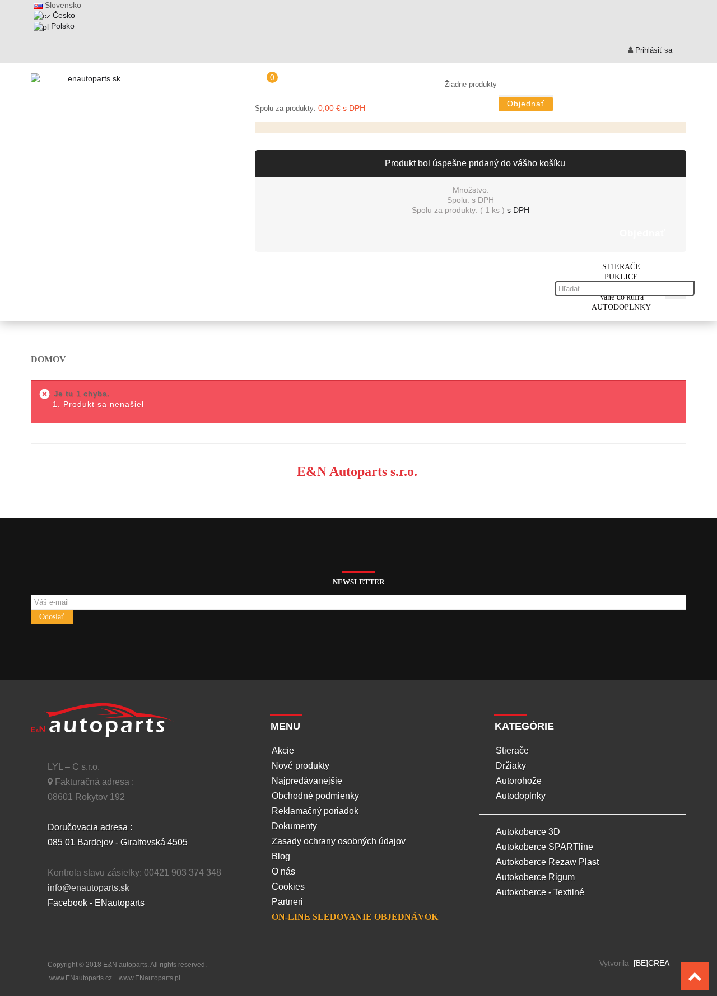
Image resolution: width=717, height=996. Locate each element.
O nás (283, 871)
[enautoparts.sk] (89, 81)
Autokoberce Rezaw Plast (547, 862)
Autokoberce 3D (528, 831)
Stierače (512, 750)
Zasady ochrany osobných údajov (339, 841)
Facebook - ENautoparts (96, 903)
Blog (281, 856)
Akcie (283, 750)
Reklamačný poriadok (315, 811)
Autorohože (519, 780)
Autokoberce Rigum (535, 877)
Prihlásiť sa (652, 50)
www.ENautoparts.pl (149, 978)
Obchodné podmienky (315, 796)
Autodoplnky (521, 796)
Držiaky (511, 765)
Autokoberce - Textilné (540, 892)
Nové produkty (300, 765)
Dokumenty (294, 826)
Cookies (288, 886)
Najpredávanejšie (307, 780)
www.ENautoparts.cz (80, 978)
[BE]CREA (650, 962)
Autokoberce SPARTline (544, 847)
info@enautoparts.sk (88, 887)
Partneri (287, 901)
